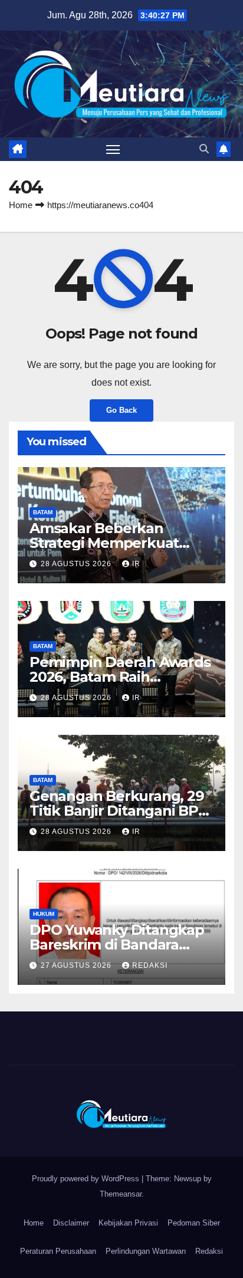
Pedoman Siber (194, 1222)
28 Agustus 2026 (77, 564)
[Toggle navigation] (113, 149)
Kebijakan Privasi (128, 1222)
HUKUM (43, 914)
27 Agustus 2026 (77, 965)
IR (136, 564)
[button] (204, 149)
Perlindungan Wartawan (146, 1251)
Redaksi (209, 1251)
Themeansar (121, 1194)
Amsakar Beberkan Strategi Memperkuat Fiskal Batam (104, 543)
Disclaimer (71, 1222)
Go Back (121, 410)
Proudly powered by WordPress (87, 1178)
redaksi (150, 965)
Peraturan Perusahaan (58, 1251)
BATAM (42, 512)
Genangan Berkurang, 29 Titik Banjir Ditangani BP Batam (116, 810)
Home (20, 205)
